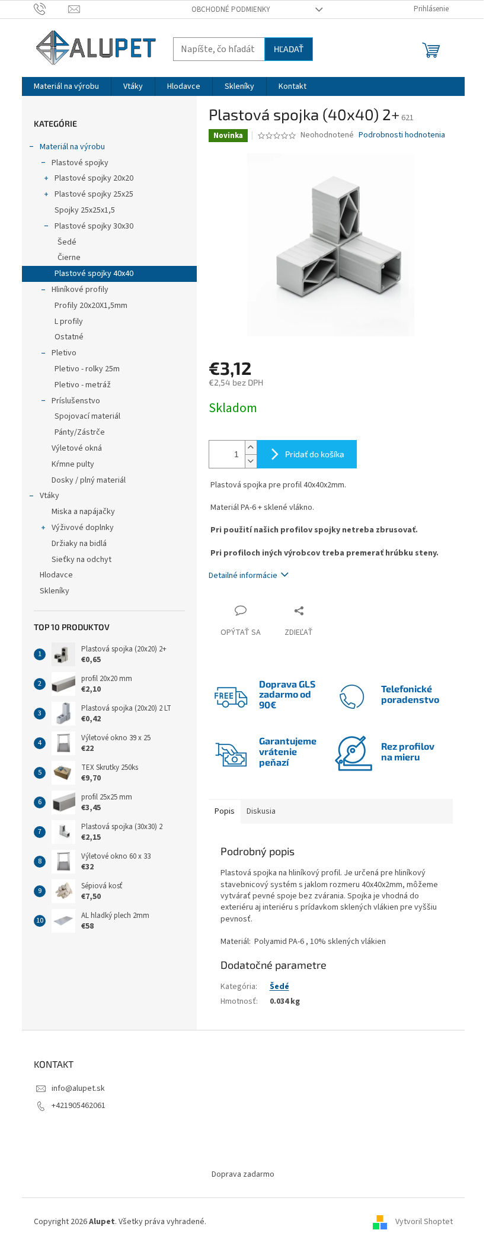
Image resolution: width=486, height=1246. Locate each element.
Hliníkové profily (80, 290)
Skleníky (54, 591)
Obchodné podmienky (230, 9)
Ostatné (69, 337)
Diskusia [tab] (261, 811)
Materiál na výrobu (72, 147)
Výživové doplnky (83, 528)
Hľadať (288, 49)
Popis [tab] (225, 811)
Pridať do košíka (314, 454)
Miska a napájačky (83, 512)
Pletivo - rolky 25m (87, 369)
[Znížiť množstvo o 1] (251, 461)
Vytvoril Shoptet (424, 1222)
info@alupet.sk (78, 1088)
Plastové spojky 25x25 (94, 194)
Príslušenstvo (76, 401)
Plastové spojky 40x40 (94, 274)
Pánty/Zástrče (80, 432)
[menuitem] (66, 86)
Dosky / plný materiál (89, 480)
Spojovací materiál (87, 416)
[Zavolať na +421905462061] (51, 9)
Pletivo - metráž (83, 385)
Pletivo (64, 353)
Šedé (66, 242)
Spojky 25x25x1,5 (85, 210)
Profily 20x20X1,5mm (91, 306)
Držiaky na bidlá (79, 544)
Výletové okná (77, 448)
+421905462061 (78, 1106)
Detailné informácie (243, 576)
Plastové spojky (80, 163)
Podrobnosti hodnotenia (402, 135)
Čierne (69, 258)
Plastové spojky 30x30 (94, 226)
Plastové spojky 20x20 (94, 178)
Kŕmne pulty (73, 464)
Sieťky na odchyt (81, 560)
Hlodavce (56, 575)
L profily (69, 321)
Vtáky (49, 496)
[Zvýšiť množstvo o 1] (251, 447)
